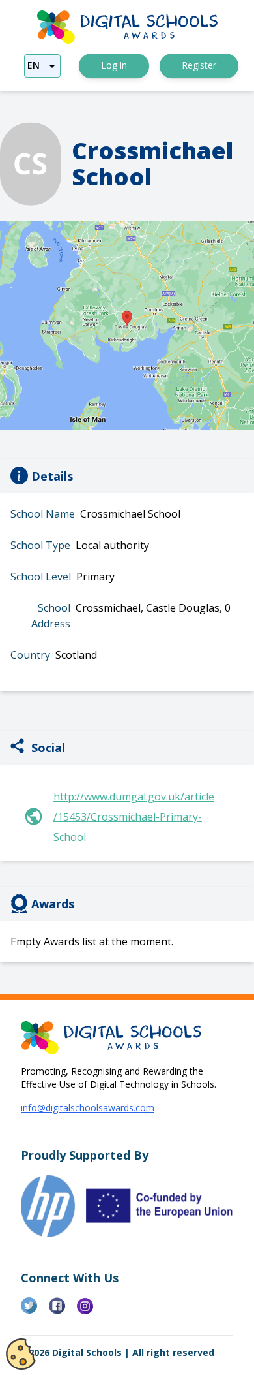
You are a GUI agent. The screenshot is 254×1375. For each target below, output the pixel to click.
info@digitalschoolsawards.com (87, 1107)
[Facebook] (63, 1311)
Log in (114, 65)
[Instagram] (91, 1311)
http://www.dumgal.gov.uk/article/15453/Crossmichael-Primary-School (133, 816)
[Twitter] (35, 1311)
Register (199, 65)
